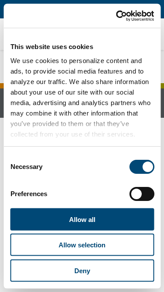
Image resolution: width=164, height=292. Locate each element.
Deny (82, 270)
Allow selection (82, 245)
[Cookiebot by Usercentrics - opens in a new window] (117, 15)
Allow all (82, 219)
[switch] (141, 194)
